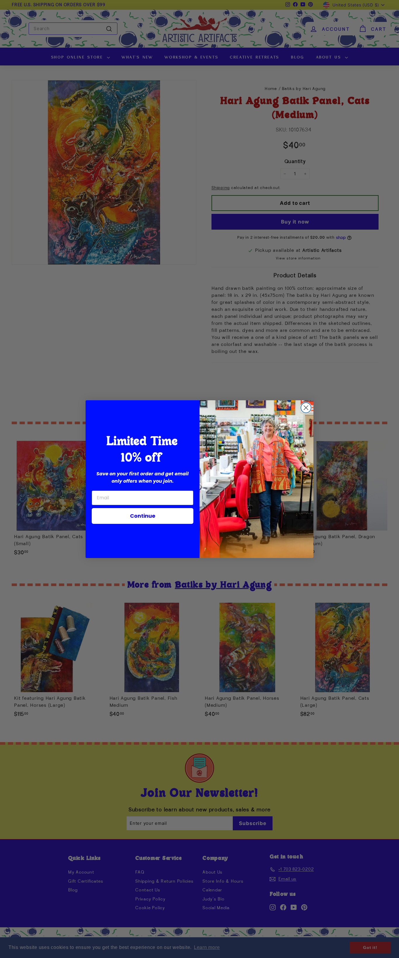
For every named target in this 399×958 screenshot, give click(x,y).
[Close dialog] (306, 408)
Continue (142, 515)
